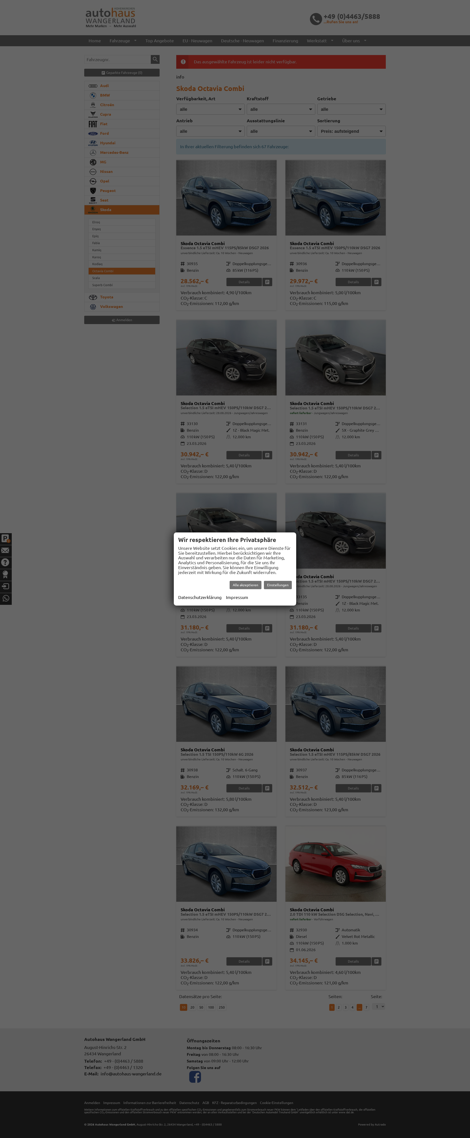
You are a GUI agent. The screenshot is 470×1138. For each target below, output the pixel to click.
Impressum (237, 597)
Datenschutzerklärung (200, 597)
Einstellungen (278, 585)
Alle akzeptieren (245, 585)
